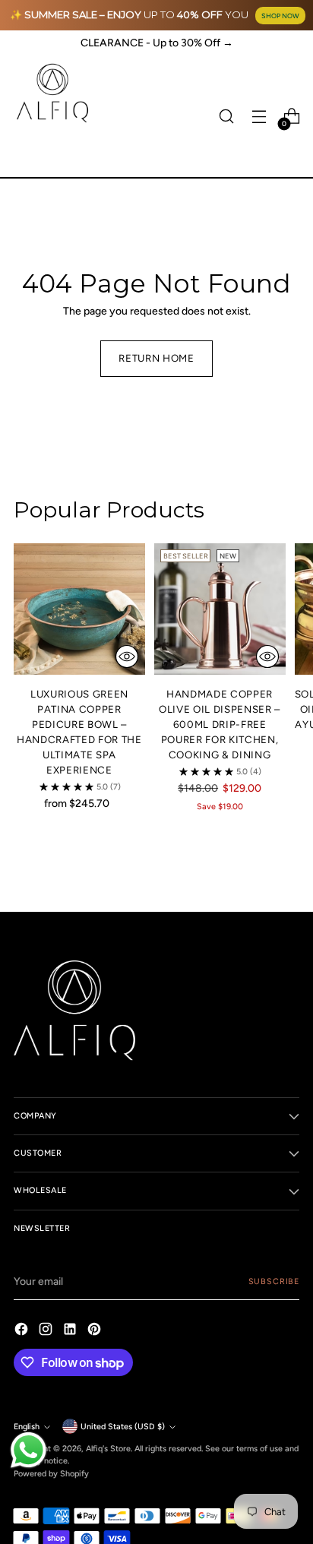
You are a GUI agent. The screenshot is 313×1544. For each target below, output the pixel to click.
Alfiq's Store (108, 1449)
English (27, 1427)
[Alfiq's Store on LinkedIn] (71, 1331)
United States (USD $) (123, 1427)
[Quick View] (127, 656)
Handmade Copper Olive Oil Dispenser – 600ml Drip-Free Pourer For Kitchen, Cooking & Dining (219, 724)
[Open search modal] (226, 116)
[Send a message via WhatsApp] (28, 1450)
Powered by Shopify (51, 1474)
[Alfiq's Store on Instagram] (47, 1331)
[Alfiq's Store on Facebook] (23, 1331)
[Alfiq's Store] (52, 93)
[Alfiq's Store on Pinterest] (96, 1331)
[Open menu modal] (258, 116)
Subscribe (273, 1281)
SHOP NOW (280, 15)
